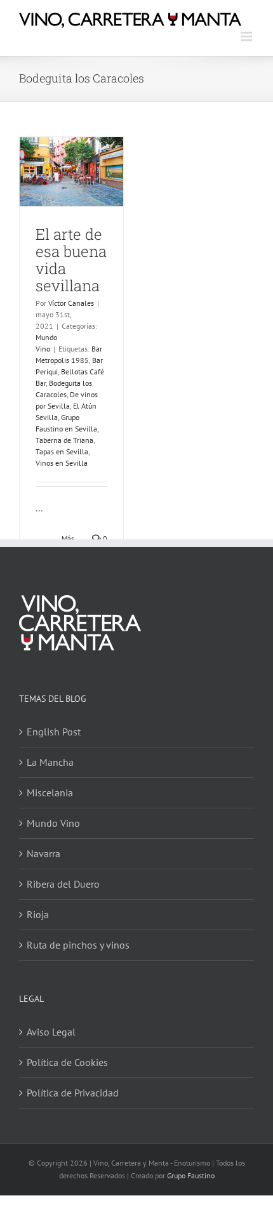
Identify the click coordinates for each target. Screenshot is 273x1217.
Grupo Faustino (191, 1175)
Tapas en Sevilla (62, 451)
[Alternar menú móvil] (247, 36)
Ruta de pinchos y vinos (78, 944)
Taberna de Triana (64, 440)
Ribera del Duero (63, 884)
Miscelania (50, 792)
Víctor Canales (71, 303)
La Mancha (50, 762)
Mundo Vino (53, 823)
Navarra (43, 853)
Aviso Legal (51, 1031)
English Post (54, 731)
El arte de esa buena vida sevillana (71, 260)
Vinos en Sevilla (62, 463)
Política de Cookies (67, 1062)
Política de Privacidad (73, 1092)
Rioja (38, 914)
